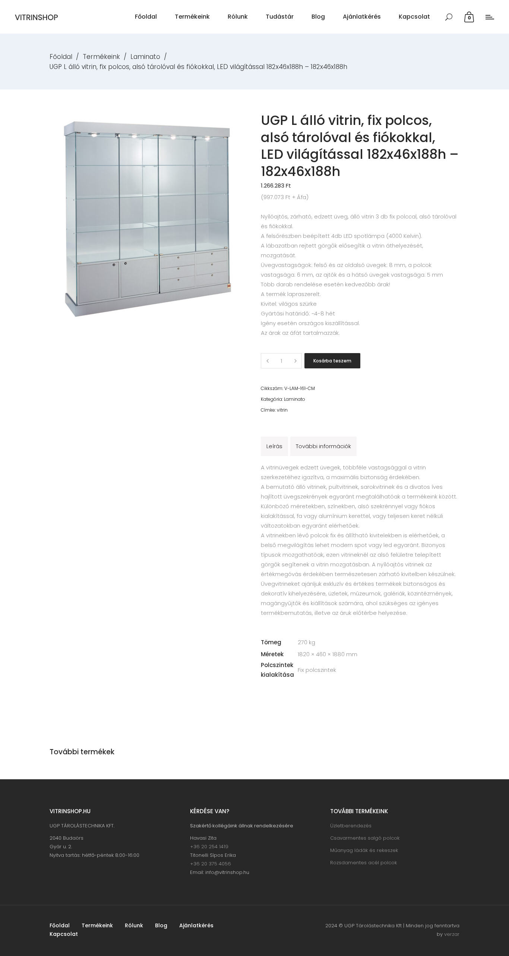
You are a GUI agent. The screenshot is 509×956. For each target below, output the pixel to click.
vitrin (282, 410)
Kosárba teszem (332, 361)
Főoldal (61, 56)
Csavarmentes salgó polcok (364, 838)
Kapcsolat (64, 934)
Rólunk (134, 925)
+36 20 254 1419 (209, 846)
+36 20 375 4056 (210, 863)
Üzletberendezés (351, 825)
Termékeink (101, 56)
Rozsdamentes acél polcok (363, 862)
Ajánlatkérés (196, 925)
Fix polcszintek (317, 670)
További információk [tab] (323, 446)
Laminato (145, 56)
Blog (161, 925)
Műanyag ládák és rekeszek (364, 850)
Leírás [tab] (274, 446)
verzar (451, 934)
